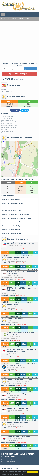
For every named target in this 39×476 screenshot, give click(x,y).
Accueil (3, 468)
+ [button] (3, 143)
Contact (9, 468)
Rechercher (31, 69)
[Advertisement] (19, 41)
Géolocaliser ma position (21, 74)
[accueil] (18, 6)
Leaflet (35, 176)
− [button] (3, 146)
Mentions (16, 468)
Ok (32, 472)
